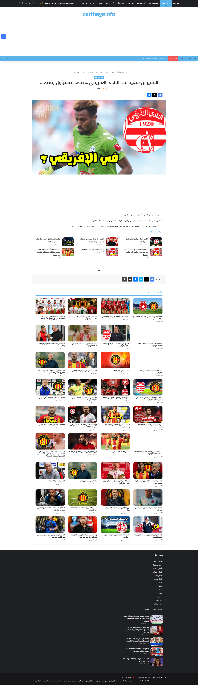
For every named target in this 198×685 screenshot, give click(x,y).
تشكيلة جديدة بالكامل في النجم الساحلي (116, 316)
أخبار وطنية (142, 3)
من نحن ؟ (84, 3)
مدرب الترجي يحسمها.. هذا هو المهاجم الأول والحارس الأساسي (51, 371)
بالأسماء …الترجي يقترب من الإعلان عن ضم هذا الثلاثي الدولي (83, 317)
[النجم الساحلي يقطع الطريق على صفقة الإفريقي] (115, 387)
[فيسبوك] (160, 95)
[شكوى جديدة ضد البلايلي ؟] (115, 441)
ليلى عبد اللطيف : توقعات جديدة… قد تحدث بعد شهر (136, 660)
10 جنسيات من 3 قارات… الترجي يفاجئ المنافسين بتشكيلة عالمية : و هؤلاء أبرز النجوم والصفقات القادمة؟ (51, 454)
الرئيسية (176, 3)
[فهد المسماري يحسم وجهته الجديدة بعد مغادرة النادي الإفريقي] (148, 441)
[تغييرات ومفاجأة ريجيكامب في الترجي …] (50, 387)
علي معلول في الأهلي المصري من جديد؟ (83, 451)
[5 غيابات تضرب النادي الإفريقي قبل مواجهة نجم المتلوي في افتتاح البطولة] (156, 252)
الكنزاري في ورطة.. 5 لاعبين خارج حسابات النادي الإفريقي (116, 344)
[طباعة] (124, 279)
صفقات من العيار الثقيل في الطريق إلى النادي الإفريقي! (116, 482)
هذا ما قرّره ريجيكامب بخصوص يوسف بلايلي (52, 344)
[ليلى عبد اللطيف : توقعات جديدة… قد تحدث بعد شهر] (156, 662)
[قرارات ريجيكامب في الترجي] (82, 470)
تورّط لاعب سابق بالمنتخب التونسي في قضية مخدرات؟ (83, 425)
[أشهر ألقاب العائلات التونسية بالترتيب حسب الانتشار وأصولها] (156, 651)
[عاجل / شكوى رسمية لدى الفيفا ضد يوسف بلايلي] (115, 414)
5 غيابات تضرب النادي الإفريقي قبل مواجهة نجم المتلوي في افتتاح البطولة (136, 252)
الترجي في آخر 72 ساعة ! (56, 480)
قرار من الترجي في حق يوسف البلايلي (84, 370)
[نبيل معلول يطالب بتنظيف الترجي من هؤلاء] (115, 497)
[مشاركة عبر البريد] (130, 279)
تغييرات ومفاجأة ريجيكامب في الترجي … (51, 397)
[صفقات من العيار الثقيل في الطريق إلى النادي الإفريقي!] (115, 470)
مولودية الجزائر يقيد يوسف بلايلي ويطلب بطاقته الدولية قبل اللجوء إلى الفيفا (48, 252)
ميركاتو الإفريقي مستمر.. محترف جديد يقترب (149, 425)
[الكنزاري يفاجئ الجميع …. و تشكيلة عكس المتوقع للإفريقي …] (112, 241)
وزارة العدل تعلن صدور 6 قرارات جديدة (154, 58)
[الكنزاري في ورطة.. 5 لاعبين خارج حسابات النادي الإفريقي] (115, 333)
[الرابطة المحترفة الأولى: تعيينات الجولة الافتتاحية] (115, 524)
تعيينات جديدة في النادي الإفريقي (92, 249)
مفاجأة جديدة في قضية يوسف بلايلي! (52, 424)
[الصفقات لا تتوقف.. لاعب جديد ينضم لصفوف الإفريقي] (148, 333)
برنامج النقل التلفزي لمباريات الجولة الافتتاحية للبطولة (48, 240)
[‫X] (154, 95)
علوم (160, 593)
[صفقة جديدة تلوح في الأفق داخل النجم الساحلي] (148, 497)
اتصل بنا (92, 3)
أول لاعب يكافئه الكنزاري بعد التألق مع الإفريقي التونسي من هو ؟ (84, 536)
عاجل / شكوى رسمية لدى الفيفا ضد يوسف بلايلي (117, 425)
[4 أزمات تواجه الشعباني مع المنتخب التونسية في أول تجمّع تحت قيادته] (50, 306)
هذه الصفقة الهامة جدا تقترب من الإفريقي (151, 371)
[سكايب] (141, 279)
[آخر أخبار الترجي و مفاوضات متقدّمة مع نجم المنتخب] (82, 497)
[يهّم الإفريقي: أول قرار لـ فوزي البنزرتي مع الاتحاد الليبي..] (148, 524)
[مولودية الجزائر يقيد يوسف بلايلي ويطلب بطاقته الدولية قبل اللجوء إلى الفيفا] (68, 252)
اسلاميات (159, 583)
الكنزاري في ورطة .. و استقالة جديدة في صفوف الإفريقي (51, 509)
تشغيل (101, 3)
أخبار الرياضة (165, 3)
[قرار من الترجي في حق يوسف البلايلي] (82, 360)
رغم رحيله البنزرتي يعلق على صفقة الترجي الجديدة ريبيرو (148, 482)
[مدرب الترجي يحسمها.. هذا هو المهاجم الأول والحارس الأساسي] (50, 360)
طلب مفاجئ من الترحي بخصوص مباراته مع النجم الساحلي (147, 317)
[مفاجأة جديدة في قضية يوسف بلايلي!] (50, 414)
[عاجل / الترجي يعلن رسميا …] (115, 360)
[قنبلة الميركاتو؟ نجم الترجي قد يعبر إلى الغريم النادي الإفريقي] (148, 387)
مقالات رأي (121, 3)
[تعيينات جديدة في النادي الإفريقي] (112, 252)
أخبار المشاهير (153, 3)
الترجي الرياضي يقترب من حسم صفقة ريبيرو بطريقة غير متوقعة (50, 536)
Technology (157, 565)
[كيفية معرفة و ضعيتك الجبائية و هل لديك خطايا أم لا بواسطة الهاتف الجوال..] (156, 619)
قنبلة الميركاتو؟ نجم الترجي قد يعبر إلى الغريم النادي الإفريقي (149, 398)
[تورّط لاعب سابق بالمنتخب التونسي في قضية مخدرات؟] (82, 414)
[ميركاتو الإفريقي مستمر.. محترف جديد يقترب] (148, 414)
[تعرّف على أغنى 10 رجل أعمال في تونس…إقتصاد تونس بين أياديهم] (156, 641)
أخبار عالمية (110, 3)
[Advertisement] (99, 38)
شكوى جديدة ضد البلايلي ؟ (121, 451)
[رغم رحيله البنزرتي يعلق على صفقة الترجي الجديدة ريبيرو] (148, 470)
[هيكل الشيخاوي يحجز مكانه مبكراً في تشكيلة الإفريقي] (82, 333)
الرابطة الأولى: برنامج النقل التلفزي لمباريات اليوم (136, 240)
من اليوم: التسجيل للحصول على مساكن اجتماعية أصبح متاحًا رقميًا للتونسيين (137, 630)
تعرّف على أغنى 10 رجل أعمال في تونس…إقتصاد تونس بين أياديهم (137, 640)
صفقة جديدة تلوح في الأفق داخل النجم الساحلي (148, 509)
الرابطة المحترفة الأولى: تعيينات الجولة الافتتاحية (117, 536)
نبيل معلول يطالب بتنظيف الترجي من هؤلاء (117, 509)
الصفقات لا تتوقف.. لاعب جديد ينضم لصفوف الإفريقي (150, 344)
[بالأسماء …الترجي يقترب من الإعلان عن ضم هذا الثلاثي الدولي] (82, 306)
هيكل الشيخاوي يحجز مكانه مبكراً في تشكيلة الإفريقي (84, 344)
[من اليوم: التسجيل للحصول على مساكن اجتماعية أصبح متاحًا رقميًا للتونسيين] (156, 630)
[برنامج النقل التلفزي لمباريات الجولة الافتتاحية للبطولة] (68, 241)
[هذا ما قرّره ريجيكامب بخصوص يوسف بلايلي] (50, 333)
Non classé (158, 561)
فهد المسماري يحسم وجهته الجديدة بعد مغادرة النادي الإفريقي (148, 452)
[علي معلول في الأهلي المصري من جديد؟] (82, 441)
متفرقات (131, 3)
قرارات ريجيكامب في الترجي (88, 480)
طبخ (160, 590)
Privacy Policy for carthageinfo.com (61, 3)
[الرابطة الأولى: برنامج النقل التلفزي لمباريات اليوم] (156, 241)
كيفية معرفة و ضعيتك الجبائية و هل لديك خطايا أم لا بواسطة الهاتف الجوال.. (136, 619)
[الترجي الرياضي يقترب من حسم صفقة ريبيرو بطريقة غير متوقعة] (50, 524)
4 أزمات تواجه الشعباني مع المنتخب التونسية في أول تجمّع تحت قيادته (52, 317)
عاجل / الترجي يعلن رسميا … (120, 370)
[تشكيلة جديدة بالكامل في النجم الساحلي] (115, 306)
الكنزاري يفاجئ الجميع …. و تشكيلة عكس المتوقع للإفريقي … (92, 240)
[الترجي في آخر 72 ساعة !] (50, 470)
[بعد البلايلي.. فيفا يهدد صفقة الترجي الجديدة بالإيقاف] (82, 387)
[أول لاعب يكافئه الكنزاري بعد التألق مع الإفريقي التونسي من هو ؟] (82, 524)
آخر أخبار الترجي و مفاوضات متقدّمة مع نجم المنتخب (84, 509)
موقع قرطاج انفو (127, 677)
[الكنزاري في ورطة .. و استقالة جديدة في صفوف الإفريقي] (50, 497)
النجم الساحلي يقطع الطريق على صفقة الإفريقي (116, 398)
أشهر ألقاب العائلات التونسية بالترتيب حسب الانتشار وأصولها (136, 650)
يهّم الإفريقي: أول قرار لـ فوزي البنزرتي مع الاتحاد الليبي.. (148, 536)
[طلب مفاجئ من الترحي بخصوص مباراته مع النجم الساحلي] (148, 306)
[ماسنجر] (149, 95)
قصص (160, 597)
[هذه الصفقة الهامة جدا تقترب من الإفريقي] (148, 360)
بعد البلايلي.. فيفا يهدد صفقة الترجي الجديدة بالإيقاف (84, 398)
